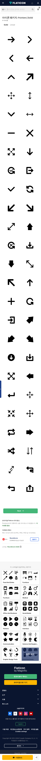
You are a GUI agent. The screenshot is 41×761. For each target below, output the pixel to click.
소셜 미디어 (20, 708)
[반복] (11, 432)
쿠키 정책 (26, 729)
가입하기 (20, 724)
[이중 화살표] (30, 114)
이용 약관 (6, 729)
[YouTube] (31, 713)
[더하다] (11, 301)
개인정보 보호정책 (16, 729)
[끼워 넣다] (11, 320)
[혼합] (11, 451)
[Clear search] (27, 9)
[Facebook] (10, 713)
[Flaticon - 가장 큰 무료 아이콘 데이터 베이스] (17, 3)
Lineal (12, 25)
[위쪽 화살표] (11, 77)
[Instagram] (26, 713)
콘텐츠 (4, 690)
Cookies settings (21, 731)
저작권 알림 (34, 729)
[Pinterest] (20, 713)
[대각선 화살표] (30, 77)
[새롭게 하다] (30, 189)
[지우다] (11, 133)
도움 (3, 699)
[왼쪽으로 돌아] (30, 470)
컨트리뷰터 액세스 (20, 676)
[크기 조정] (30, 96)
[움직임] (11, 96)
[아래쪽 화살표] (11, 114)
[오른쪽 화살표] (11, 40)
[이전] (30, 451)
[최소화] (30, 395)
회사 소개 (5, 704)
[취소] (30, 133)
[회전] (30, 301)
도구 (3, 695)
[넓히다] (11, 152)
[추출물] (30, 170)
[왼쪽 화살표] (11, 58)
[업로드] (30, 488)
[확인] (11, 170)
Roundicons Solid (13, 547)
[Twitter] (15, 713)
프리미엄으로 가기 (20, 682)
